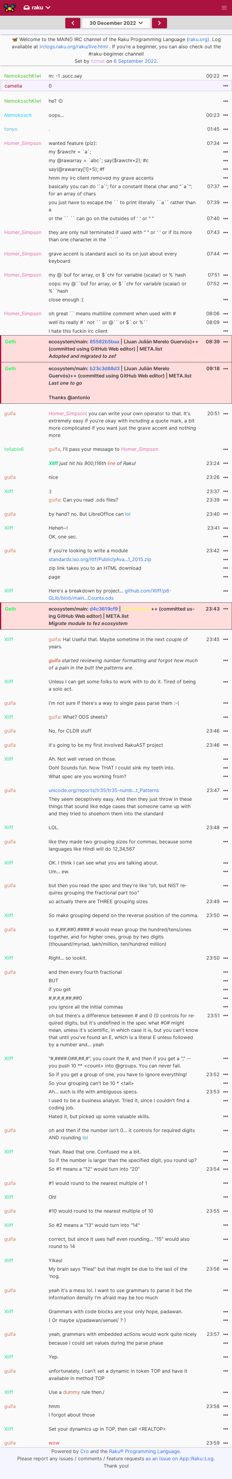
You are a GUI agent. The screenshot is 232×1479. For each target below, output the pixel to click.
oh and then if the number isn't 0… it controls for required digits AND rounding (122, 1134)
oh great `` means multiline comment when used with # (112, 313)
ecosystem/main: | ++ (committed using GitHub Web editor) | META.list (122, 616)
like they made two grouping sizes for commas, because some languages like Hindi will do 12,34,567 (120, 845)
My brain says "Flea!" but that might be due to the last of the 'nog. (118, 1272)
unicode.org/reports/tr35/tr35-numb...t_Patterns (104, 790)
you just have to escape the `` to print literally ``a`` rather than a (122, 206)
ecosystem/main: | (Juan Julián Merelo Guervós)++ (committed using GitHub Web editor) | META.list (123, 348)
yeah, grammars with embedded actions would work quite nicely (123, 1334)
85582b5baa (104, 341)
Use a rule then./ (77, 1392)
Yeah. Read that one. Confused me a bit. (95, 1152)
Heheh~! (58, 528)
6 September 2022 (135, 61)
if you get (60, 989)
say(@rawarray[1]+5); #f (77, 169)
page (54, 577)
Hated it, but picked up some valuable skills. (99, 1116)
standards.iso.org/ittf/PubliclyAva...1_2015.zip (100, 559)
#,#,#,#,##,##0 (65, 998)
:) (50, 491)
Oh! (52, 1197)
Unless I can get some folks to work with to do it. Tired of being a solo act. (122, 685)
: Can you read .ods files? (83, 500)
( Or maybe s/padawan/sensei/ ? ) (87, 1320)
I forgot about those (72, 1415)
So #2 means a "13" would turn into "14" (94, 1225)
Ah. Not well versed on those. (82, 759)
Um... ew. (59, 871)
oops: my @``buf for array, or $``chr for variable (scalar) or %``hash (117, 287)
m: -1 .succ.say (65, 76)
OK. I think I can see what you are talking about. (103, 863)
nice (53, 477)
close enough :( (66, 300)
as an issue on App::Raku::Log (180, 1458)
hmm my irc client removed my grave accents (101, 178)
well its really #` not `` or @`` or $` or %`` (98, 322)
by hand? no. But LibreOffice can (89, 514)
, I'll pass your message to (103, 449)
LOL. (54, 827)
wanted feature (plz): (73, 143)
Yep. (54, 1357)
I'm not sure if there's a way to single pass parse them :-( (114, 703)
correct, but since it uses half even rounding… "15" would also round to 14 (119, 1242)
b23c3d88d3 (105, 368)
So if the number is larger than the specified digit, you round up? (123, 1160)
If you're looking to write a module (88, 550)
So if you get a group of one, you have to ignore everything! (118, 1074)
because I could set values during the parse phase (106, 1343)
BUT (53, 980)
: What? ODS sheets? (78, 717)
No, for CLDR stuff (70, 731)
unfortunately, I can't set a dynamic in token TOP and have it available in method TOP (118, 1374)
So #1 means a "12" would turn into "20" (94, 1169)
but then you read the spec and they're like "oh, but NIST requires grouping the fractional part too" (118, 889)
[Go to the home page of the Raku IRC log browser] (9, 8)
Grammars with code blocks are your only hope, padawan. (115, 1311)
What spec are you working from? (87, 776)
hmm (54, 1406)
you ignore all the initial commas (86, 1007)
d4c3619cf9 (104, 609)
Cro (84, 1451)
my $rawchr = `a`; (70, 152)
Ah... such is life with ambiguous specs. (93, 1092)
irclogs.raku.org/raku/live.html (74, 46)
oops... (56, 115)
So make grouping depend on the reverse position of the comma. (123, 915)
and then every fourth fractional (85, 972)
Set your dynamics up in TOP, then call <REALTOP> (107, 1429)
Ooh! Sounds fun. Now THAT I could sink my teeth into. (112, 768)
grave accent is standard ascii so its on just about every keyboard (113, 257)
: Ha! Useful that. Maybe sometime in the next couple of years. (118, 643)
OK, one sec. (63, 537)
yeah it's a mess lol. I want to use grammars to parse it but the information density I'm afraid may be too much (120, 1294)
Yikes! (55, 1260)
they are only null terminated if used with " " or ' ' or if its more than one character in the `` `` (120, 235)
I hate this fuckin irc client (78, 331)
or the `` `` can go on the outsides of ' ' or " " (101, 218)
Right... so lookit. (68, 958)
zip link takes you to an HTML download (95, 568)
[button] (224, 8)
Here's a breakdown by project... (110, 594)
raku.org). (199, 39)
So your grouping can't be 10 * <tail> (91, 1083)
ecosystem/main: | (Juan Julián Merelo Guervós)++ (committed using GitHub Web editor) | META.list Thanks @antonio (120, 382)
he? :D (56, 101)
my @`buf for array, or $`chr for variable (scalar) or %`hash (117, 275)
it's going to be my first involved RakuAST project (106, 745)
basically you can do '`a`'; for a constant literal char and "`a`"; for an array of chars (120, 190)
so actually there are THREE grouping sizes (98, 901)
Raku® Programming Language (144, 1451)
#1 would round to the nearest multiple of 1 (98, 1183)
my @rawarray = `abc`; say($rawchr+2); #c (99, 160)
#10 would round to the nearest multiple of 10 (101, 1211)
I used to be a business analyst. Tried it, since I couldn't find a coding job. (119, 1104)
